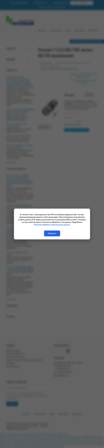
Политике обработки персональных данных (52, 225)
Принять (52, 233)
